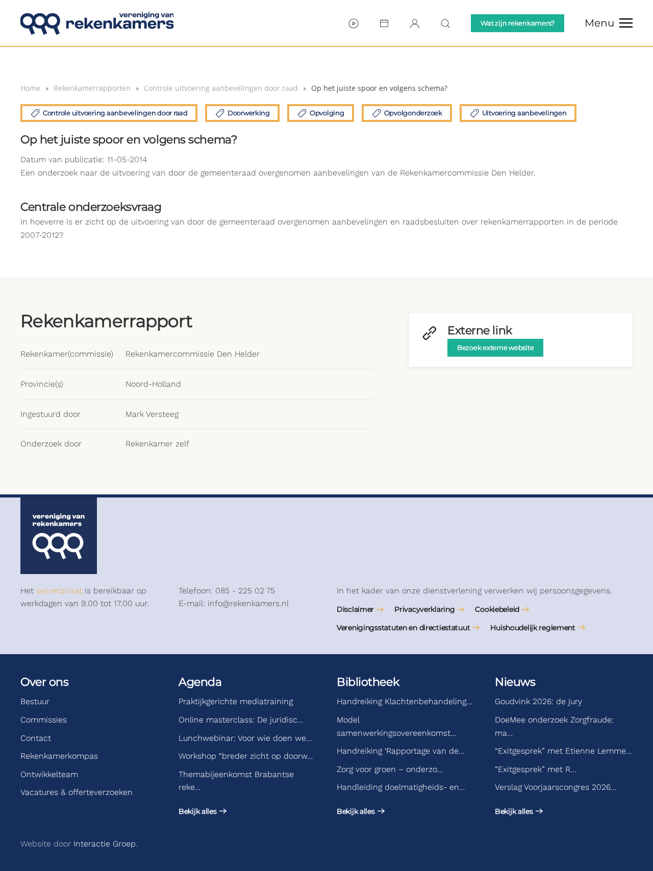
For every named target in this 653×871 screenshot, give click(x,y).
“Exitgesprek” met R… (535, 769)
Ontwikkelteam (49, 774)
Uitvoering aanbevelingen (524, 113)
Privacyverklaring (424, 609)
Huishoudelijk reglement (532, 627)
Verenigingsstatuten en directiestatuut (403, 627)
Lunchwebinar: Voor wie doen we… (245, 738)
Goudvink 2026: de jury (538, 701)
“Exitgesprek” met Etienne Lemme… (563, 751)
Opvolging (327, 113)
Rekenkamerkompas (59, 756)
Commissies (43, 720)
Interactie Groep (104, 844)
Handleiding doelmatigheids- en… (401, 787)
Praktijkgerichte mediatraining (236, 701)
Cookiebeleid (497, 609)
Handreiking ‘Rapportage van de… (400, 751)
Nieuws (515, 682)
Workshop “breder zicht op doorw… (246, 756)
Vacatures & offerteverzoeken (76, 792)
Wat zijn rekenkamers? (518, 23)
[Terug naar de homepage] (96, 23)
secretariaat (59, 590)
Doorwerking (249, 113)
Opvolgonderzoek (413, 113)
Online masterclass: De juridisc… (241, 720)
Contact (35, 738)
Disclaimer (355, 609)
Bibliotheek (368, 682)
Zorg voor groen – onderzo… (390, 769)
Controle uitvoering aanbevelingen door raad (115, 113)
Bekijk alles (198, 811)
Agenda (200, 682)
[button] (609, 23)
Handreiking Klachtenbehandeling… (404, 701)
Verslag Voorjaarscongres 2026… (555, 787)
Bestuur (34, 701)
